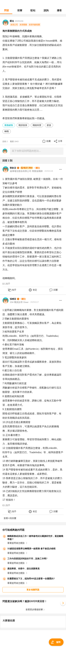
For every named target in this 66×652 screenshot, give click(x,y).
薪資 (49, 125)
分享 (60, 141)
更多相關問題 (33, 589)
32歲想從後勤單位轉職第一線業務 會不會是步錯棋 (31, 548)
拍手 (14, 290)
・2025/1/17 (34, 302)
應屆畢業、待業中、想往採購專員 (23, 568)
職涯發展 (23, 125)
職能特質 (37, 125)
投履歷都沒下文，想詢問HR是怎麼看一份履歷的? (31, 578)
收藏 (48, 141)
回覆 (55, 290)
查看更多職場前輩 (34, 609)
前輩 (19, 10)
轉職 (6, 131)
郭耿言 (13, 168)
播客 (59, 10)
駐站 (33, 10)
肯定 (35, 290)
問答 (6, 10)
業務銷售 (8, 125)
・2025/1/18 (48, 171)
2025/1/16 (19, 21)
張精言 (13, 299)
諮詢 (46, 10)
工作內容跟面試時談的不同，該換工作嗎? (27, 558)
